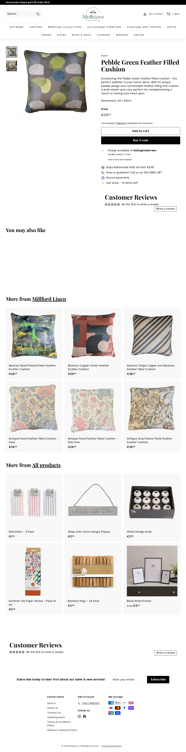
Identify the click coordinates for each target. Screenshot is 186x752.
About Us (52, 708)
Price (104, 109)
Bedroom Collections (65, 27)
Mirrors (122, 34)
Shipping (121, 123)
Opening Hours (56, 717)
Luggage (103, 34)
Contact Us (54, 712)
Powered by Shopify (112, 746)
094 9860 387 (153, 172)
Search (51, 703)
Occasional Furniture (104, 27)
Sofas (61, 34)
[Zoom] (55, 82)
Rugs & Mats (81, 34)
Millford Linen (49, 298)
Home (104, 55)
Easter (139, 34)
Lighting (35, 27)
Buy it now (140, 140)
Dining (47, 34)
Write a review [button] (165, 209)
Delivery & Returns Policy (62, 730)
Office (172, 27)
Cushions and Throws (144, 27)
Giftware (17, 27)
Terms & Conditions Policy (59, 723)
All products (46, 464)
